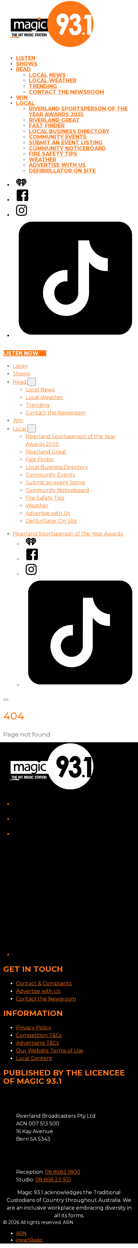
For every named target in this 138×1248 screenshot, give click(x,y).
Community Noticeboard (67, 148)
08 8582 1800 (62, 1172)
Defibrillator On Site (62, 171)
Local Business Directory (69, 131)
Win (22, 97)
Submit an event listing (66, 143)
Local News (47, 75)
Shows (27, 64)
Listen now (21, 353)
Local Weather (52, 80)
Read (23, 69)
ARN (21, 1233)
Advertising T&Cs (37, 1043)
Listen (25, 58)
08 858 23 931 (53, 1180)
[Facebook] (22, 200)
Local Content (34, 1058)
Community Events (58, 137)
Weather (42, 160)
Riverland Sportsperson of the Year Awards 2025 (78, 111)
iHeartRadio (29, 1240)
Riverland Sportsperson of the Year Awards (68, 534)
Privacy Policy (33, 1028)
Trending (43, 86)
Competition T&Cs (39, 1035)
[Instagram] (21, 215)
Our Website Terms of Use (49, 1051)
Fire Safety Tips (53, 154)
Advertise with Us (57, 165)
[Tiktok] (75, 336)
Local (25, 103)
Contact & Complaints (44, 983)
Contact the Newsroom (66, 92)
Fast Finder (47, 126)
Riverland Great (54, 120)
